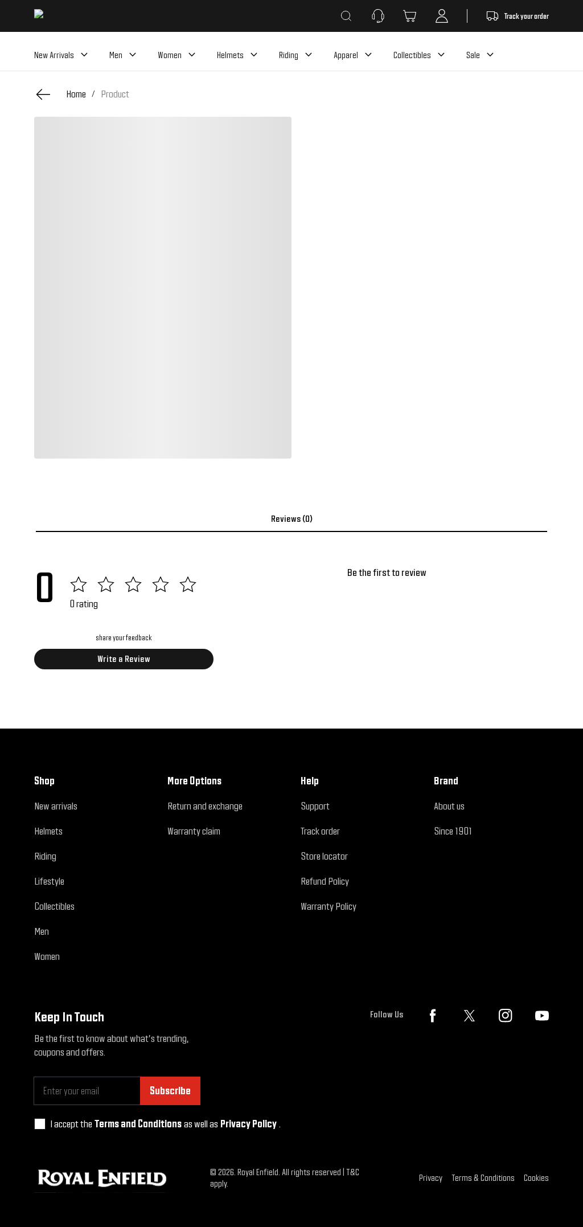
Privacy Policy (248, 1123)
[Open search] (346, 16)
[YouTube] (542, 1015)
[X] (469, 1015)
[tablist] (291, 519)
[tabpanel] (291, 622)
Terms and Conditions (138, 1123)
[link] (115, 94)
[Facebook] (433, 1015)
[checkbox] (40, 1124)
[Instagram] (505, 1015)
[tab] (291, 519)
